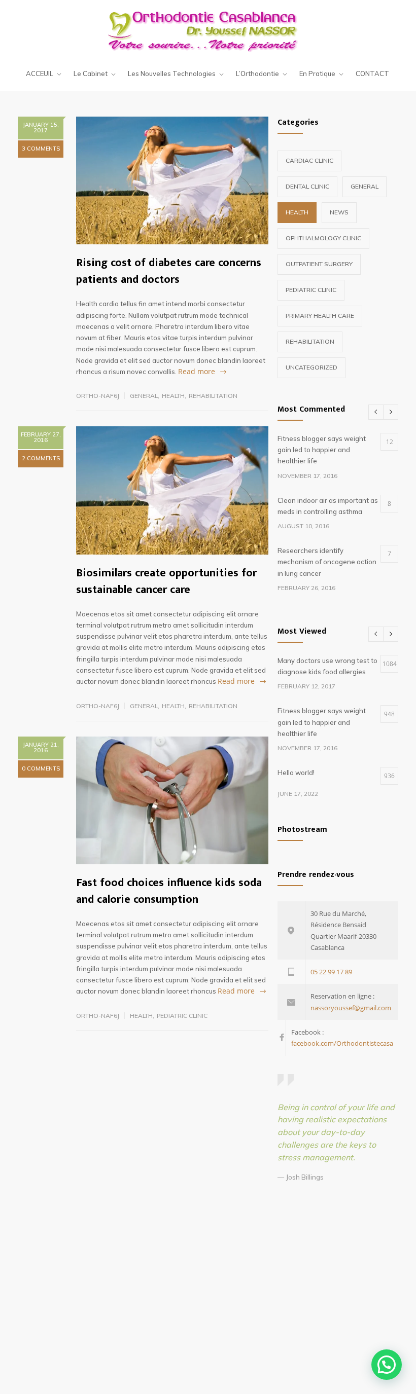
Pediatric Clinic (182, 1015)
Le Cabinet (91, 73)
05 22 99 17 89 (331, 971)
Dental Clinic (307, 186)
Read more (196, 371)
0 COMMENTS (41, 768)
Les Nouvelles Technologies (172, 73)
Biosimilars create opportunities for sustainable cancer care (166, 581)
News (339, 212)
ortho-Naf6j (97, 395)
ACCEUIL (39, 73)
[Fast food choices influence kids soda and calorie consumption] (172, 800)
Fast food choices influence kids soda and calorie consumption (169, 891)
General (144, 395)
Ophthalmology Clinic (323, 238)
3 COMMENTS (41, 148)
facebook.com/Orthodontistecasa (342, 1043)
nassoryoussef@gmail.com (350, 1007)
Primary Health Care (320, 315)
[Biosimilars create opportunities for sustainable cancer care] (172, 490)
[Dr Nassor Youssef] (208, 30)
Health (173, 395)
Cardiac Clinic (309, 160)
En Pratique (317, 73)
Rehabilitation (213, 395)
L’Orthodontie (257, 73)
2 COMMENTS (41, 458)
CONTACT (372, 73)
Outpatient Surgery (319, 264)
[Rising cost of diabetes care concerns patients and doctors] (172, 180)
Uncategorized (311, 367)
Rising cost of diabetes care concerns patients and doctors (168, 271)
